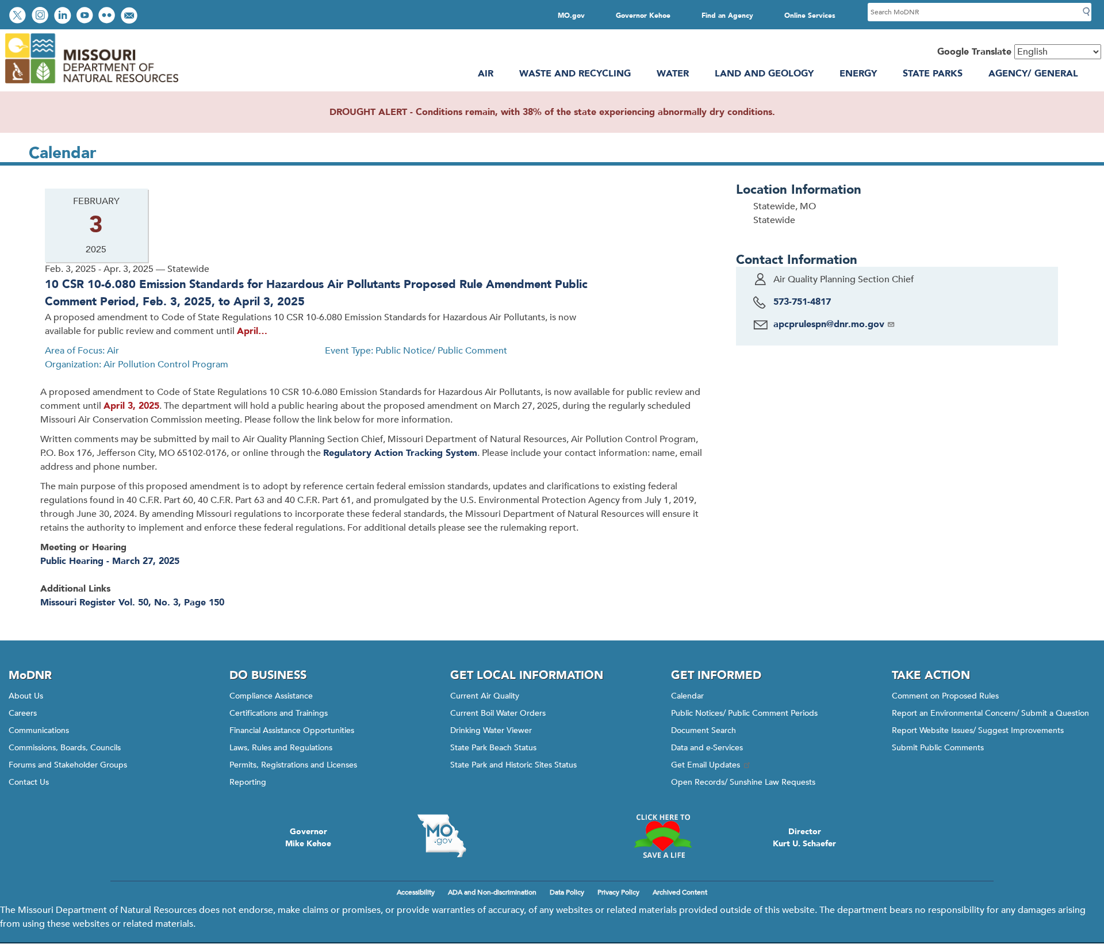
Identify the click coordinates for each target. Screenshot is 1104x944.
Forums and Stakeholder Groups (68, 764)
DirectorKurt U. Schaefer (804, 837)
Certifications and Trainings (278, 713)
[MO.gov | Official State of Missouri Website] (441, 836)
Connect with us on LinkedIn (64, 16)
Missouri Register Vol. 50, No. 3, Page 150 (132, 602)
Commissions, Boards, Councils (65, 747)
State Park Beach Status (493, 747)
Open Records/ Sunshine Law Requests (743, 782)
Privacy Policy (618, 892)
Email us (130, 16)
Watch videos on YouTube (85, 16)
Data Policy (567, 892)
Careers (23, 713)
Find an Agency (727, 15)
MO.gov (571, 15)
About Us (26, 695)
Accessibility (416, 892)
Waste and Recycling (575, 73)
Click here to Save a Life (662, 836)
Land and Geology (764, 73)
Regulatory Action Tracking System (400, 453)
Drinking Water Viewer (491, 730)
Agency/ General (1033, 73)
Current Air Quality (484, 695)
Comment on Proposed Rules (945, 695)
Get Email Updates (705, 764)
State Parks (933, 73)
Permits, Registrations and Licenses (293, 764)
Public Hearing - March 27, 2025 (109, 561)
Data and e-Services (707, 747)
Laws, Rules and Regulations (280, 747)
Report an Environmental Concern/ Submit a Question (990, 713)
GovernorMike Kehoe (308, 837)
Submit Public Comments (938, 747)
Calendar (687, 695)
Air (485, 73)
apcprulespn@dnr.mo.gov (828, 324)
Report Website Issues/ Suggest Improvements (978, 730)
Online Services (809, 15)
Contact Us (29, 782)
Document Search (703, 730)
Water (673, 73)
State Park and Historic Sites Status (513, 764)
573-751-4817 (802, 302)
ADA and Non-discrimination (492, 892)
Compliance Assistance (271, 695)
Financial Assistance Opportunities (291, 730)
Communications (39, 730)
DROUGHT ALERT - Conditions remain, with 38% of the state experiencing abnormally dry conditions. (552, 112)
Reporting (247, 782)
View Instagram (41, 16)
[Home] (91, 84)
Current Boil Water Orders (498, 713)
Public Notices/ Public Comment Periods (744, 713)
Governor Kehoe (643, 15)
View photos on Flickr (108, 16)
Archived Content (680, 892)
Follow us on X (19, 16)
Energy (858, 73)
